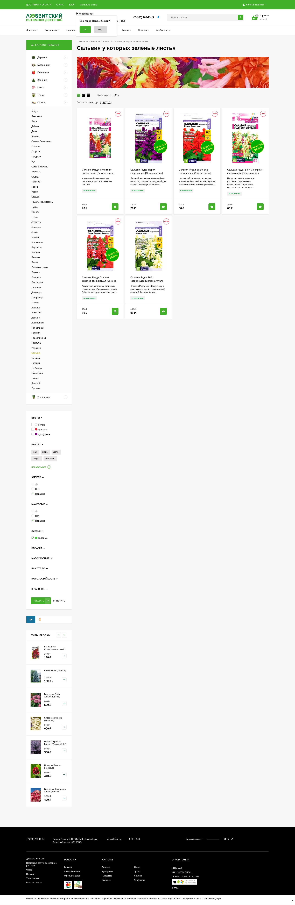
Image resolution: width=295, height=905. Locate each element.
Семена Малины (39, 166)
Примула (36, 343)
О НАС (60, 4)
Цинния (35, 378)
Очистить (59, 601)
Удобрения (139, 880)
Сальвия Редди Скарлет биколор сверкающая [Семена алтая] (99, 281)
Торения (35, 363)
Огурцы (35, 176)
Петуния (35, 332)
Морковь (35, 171)
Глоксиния (36, 287)
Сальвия (105, 41)
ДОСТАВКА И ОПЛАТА (38, 4)
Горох (34, 121)
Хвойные (106, 880)
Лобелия (35, 317)
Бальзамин (37, 242)
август (36, 458)
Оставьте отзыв (88, 4)
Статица (35, 358)
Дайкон (35, 126)
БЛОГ (72, 4)
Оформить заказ (72, 876)
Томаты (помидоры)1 (42, 202)
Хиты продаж (32, 878)
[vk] (225, 839)
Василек (35, 257)
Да (36, 484)
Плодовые (107, 876)
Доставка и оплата (35, 859)
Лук (33, 161)
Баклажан (36, 116)
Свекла (35, 197)
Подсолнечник (38, 338)
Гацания (35, 272)
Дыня (34, 131)
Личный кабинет (72, 871)
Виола (34, 262)
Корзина (68, 867)
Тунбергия (36, 368)
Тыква (34, 207)
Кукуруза (36, 156)
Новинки (30, 874)
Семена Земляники (41, 141)
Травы (137, 871)
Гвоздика (36, 277)
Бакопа (35, 237)
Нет (37, 489)
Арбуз (34, 111)
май (35, 452)
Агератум (36, 222)
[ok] (228, 839)
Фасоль (35, 212)
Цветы (137, 867)
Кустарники (107, 871)
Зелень (35, 136)
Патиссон (36, 181)
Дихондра (36, 292)
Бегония (35, 252)
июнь (45, 452)
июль (56, 452)
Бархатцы (36, 247)
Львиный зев (38, 322)
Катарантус (37, 297)
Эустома (35, 388)
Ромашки (36, 348)
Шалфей (35, 383)
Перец (34, 187)
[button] (184, 882)
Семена (93, 41)
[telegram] (232, 839)
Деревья (106, 867)
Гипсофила (37, 282)
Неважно (40, 493)
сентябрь (49, 458)
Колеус (35, 302)
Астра (34, 232)
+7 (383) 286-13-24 (143, 17)
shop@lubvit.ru (114, 839)
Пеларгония (37, 328)
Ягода (34, 217)
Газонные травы (39, 267)
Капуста (35, 151)
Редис (34, 191)
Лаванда (35, 307)
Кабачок (35, 146)
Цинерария (37, 373)
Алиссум (36, 227)
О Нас (29, 870)
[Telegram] (158, 17)
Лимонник (36, 312)
